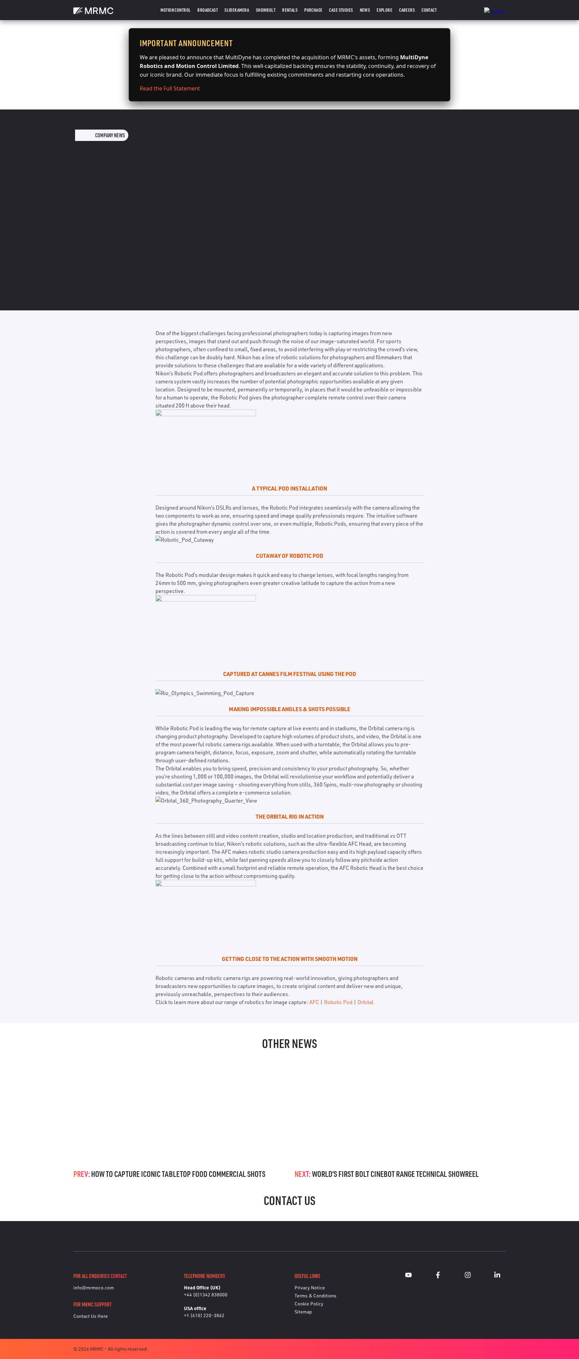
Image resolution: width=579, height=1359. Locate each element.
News (365, 10)
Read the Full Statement (170, 88)
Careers (407, 10)
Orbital (366, 1002)
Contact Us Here (90, 1316)
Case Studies (341, 10)
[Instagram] (467, 1276)
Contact (429, 10)
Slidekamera (236, 10)
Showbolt (265, 10)
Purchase (313, 10)
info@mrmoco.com (93, 1287)
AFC (314, 1002)
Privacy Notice (310, 1287)
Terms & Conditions (315, 1295)
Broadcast (207, 10)
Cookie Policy (309, 1303)
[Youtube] (408, 1276)
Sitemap (303, 1311)
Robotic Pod (338, 1002)
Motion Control (175, 10)
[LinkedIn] (497, 1276)
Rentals (290, 10)
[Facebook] (438, 1276)
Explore (384, 10)
